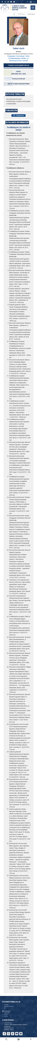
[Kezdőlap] (15, 14)
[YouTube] (11, 2)
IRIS (5, 1008)
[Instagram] (5, 2)
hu (30, 2)
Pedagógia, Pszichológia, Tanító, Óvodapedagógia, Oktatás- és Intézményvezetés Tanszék (18, 58)
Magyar (6, 1014)
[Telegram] (14, 2)
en (34, 2)
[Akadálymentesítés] (18, 1039)
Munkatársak (21, 14)
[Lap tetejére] (30, 1039)
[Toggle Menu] (32, 7)
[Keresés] (6, 1039)
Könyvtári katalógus (9, 1006)
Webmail (6, 1004)
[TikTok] (8, 2)
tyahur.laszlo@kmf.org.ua (18, 65)
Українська (7, 1012)
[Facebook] (2, 2)
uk (27, 2)
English (6, 1016)
